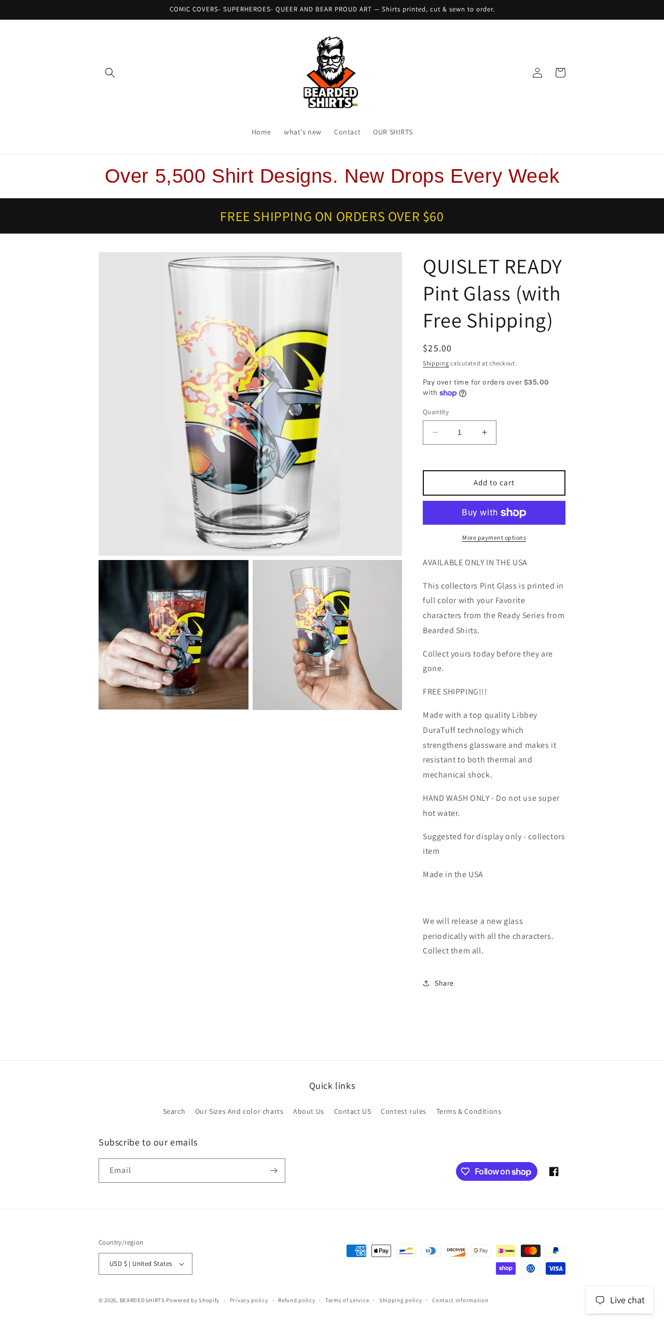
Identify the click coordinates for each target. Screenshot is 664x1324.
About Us (308, 1111)
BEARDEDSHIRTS (142, 1300)
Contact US (352, 1111)
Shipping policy (400, 1300)
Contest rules (403, 1111)
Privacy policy (249, 1300)
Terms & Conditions (469, 1111)
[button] (110, 72)
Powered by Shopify (192, 1300)
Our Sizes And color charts (239, 1111)
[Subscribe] (273, 1170)
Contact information (460, 1300)
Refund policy (296, 1300)
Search (174, 1111)
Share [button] (444, 983)
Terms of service (347, 1300)
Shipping (436, 363)
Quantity (436, 411)
